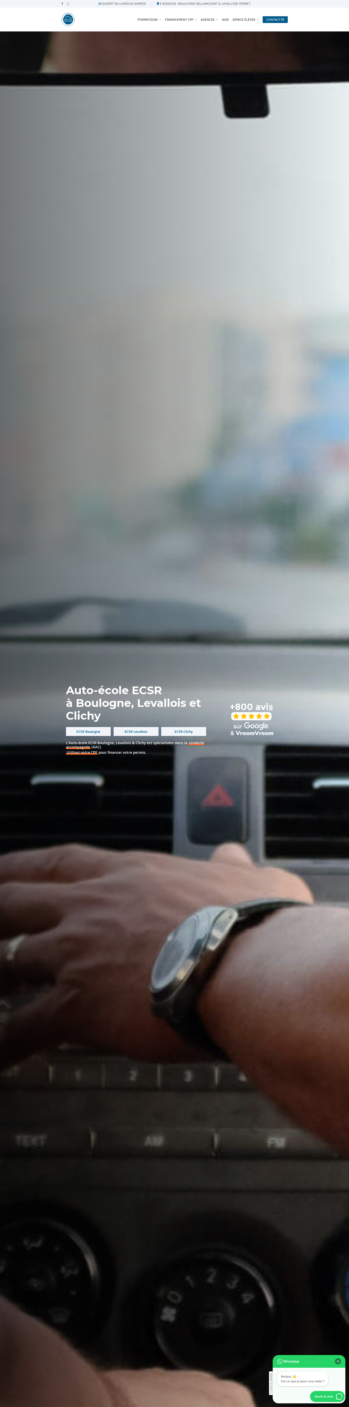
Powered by (271, 1383)
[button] (338, 1361)
